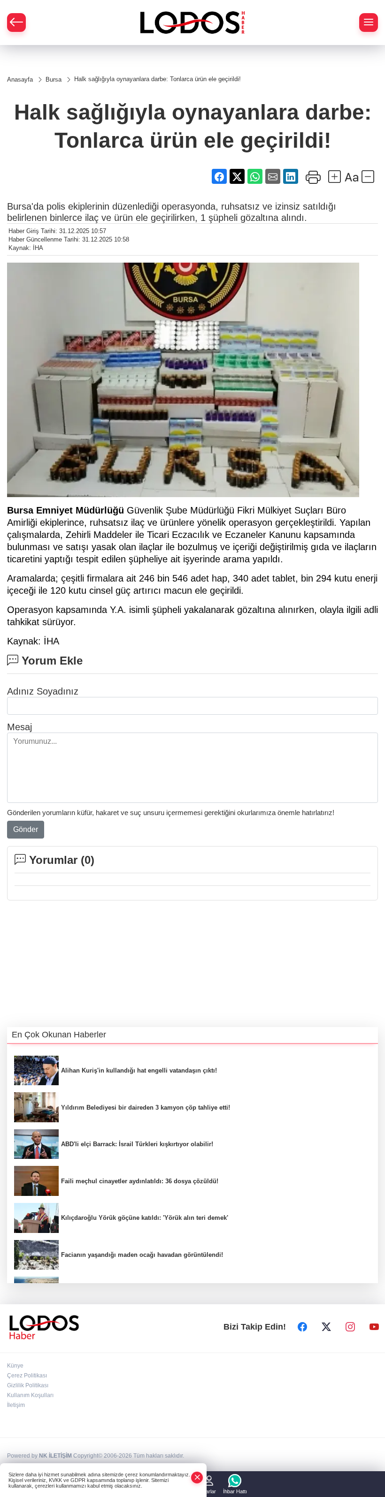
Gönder (25, 829)
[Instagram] (350, 1327)
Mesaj (19, 727)
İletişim (16, 1405)
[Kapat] (197, 1477)
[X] (326, 1327)
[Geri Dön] (16, 22)
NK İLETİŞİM (55, 1455)
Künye (15, 1365)
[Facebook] (302, 1327)
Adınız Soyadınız (42, 691)
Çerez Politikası (27, 1375)
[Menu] (368, 22)
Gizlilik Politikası (27, 1385)
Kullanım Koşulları (30, 1395)
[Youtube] (374, 1327)
